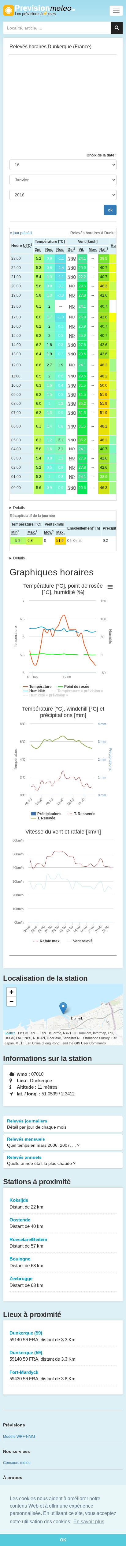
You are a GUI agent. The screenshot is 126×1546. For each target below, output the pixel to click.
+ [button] (11, 992)
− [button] (11, 1001)
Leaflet (10, 1032)
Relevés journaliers (36, 1124)
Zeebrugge (26, 1282)
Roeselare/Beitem (28, 1242)
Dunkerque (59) (42, 1336)
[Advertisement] (63, 104)
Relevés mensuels (43, 1142)
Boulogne (26, 1262)
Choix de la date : (102, 155)
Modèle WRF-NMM (19, 1436)
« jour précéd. (21, 233)
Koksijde (26, 1203)
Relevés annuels (41, 1160)
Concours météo (17, 1463)
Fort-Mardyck (42, 1375)
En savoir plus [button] (88, 1521)
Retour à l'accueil (39, 10)
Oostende (26, 1223)
